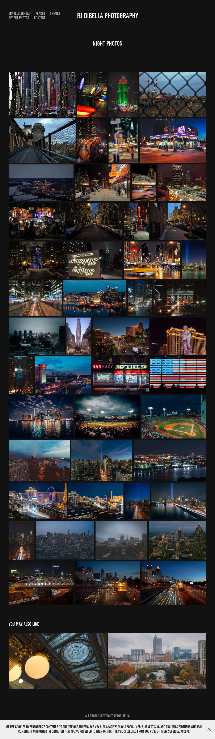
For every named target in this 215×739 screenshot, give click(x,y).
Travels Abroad (19, 13)
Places (40, 13)
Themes (55, 13)
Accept (185, 731)
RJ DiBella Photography (107, 16)
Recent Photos (19, 18)
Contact (39, 18)
